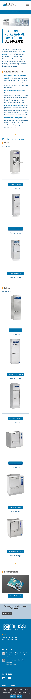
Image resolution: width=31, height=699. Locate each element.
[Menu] (26, 4)
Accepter (12, 696)
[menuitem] (22, 4)
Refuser (19, 696)
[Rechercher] (22, 4)
